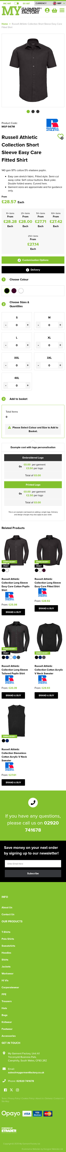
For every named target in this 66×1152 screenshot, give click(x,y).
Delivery (35, 270)
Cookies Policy (27, 1098)
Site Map (5, 1101)
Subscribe (33, 873)
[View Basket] (54, 10)
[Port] (14, 290)
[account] (47, 10)
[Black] (6, 290)
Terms (4, 1098)
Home (5, 23)
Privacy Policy (14, 1098)
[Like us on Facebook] (5, 1090)
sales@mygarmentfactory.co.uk (26, 1072)
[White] (21, 290)
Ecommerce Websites (31, 1148)
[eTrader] (33, 1130)
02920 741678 (25, 1081)
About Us (7, 907)
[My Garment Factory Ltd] (22, 12)
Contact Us (8, 914)
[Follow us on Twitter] (12, 1090)
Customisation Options (35, 260)
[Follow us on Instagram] (17, 1090)
